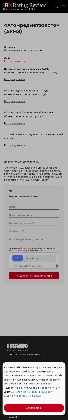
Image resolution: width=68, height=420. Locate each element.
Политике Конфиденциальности (33, 392)
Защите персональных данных (22, 396)
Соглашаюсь (34, 408)
